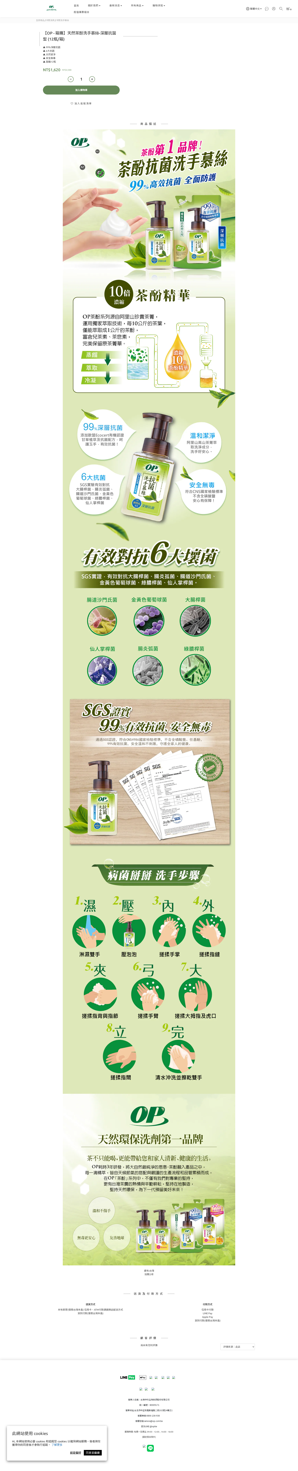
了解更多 (56, 1444)
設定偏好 (75, 1452)
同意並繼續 (93, 1452)
